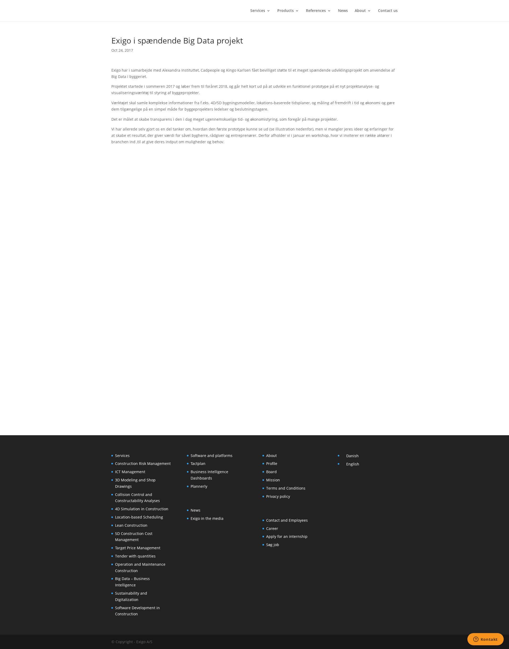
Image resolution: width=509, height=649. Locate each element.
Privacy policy (278, 496)
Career (272, 528)
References (316, 11)
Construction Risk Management (143, 463)
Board (271, 471)
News (343, 11)
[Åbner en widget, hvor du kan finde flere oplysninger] (485, 639)
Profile (271, 463)
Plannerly (199, 486)
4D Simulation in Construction (141, 508)
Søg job (272, 544)
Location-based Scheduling (139, 517)
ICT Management (130, 471)
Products (285, 11)
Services (257, 11)
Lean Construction (131, 525)
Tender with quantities (135, 556)
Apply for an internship (287, 536)
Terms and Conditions (285, 488)
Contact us (388, 11)
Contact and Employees (287, 520)
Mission (273, 479)
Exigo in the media (207, 518)
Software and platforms (211, 455)
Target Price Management (137, 547)
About (360, 11)
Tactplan (198, 463)
